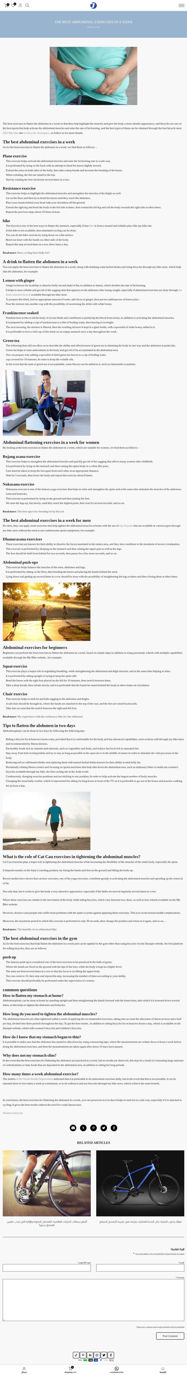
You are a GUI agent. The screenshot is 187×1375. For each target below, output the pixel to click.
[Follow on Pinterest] (83, 1355)
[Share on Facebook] (114, 1128)
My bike (13, 133)
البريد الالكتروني (84, 1262)
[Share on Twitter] (103, 1128)
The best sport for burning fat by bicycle (40, 511)
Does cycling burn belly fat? (33, 252)
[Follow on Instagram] (97, 1355)
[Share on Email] (73, 1128)
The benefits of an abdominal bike (37, 929)
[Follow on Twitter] (104, 1355)
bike (91, 225)
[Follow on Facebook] (111, 1355)
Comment (180, 1277)
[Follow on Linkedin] (90, 1355)
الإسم (181, 1262)
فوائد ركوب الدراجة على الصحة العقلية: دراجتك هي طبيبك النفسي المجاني (140, 1221)
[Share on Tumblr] (83, 1128)
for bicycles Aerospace (36, 133)
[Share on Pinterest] (93, 1128)
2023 (6, 133)
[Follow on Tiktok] (76, 1355)
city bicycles (126, 525)
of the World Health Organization (34, 1079)
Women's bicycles (13, 1113)
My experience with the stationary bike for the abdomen (50, 716)
